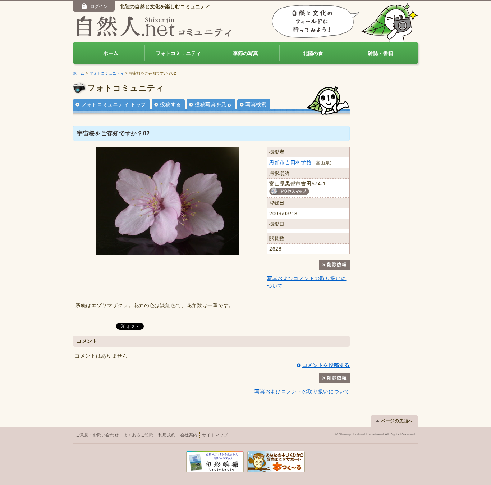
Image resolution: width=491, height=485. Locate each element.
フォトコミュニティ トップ (113, 104)
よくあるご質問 (138, 434)
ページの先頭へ (397, 420)
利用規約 (166, 434)
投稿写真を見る (213, 104)
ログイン (98, 6)
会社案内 (188, 434)
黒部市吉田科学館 (290, 162)
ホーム (110, 53)
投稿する (170, 104)
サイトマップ (215, 434)
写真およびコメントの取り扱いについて (302, 391)
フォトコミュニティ (178, 53)
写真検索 (256, 104)
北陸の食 (313, 53)
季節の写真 (245, 53)
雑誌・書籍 (380, 53)
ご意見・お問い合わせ (97, 434)
